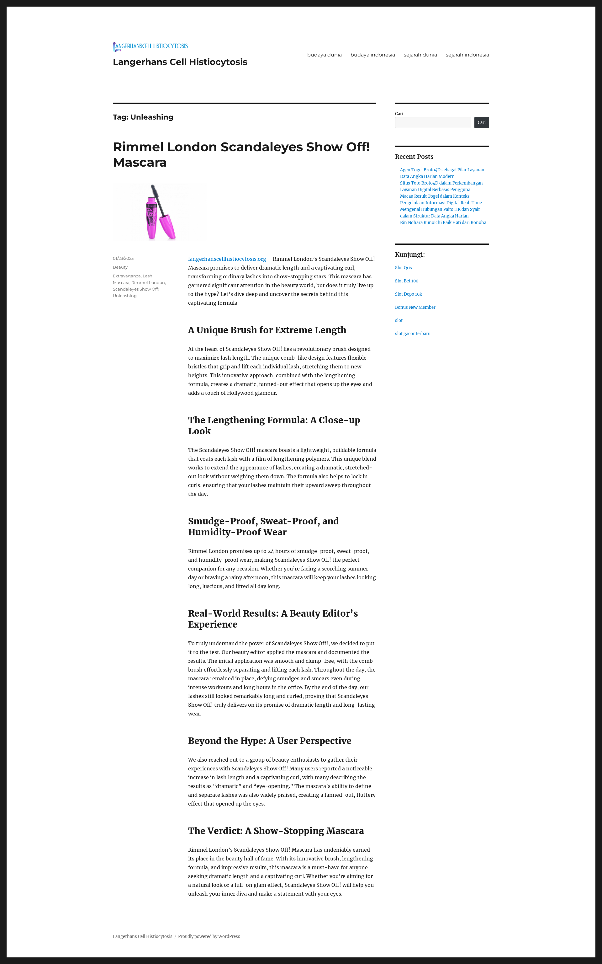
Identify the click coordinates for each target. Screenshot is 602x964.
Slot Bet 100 (406, 281)
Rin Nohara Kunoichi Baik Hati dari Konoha (443, 222)
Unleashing (125, 295)
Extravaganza (127, 275)
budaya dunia (324, 55)
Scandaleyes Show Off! (136, 289)
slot (399, 320)
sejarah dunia (420, 55)
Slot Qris (403, 267)
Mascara (121, 282)
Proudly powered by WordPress (209, 936)
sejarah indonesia (467, 55)
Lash (147, 275)
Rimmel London (148, 282)
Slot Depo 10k (408, 294)
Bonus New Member (415, 307)
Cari (399, 113)
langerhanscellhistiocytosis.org (227, 259)
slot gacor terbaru (412, 333)
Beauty (120, 267)
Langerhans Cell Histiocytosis (180, 61)
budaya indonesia (373, 55)
